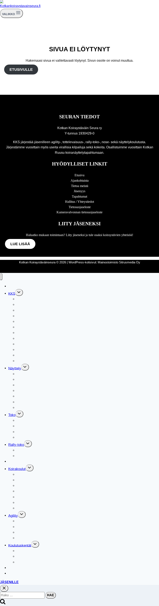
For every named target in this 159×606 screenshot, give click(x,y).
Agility (13, 515)
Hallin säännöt (28, 556)
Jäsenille (9, 582)
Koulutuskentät (19, 545)
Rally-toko (16, 445)
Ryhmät (23, 486)
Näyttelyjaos (26, 374)
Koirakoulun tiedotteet (33, 508)
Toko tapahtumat (29, 432)
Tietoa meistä (79, 186)
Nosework (16, 568)
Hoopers (23, 532)
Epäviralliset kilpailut (32, 527)
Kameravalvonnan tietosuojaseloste (79, 212)
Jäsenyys (79, 191)
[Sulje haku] (4, 588)
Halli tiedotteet (28, 562)
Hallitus (22, 299)
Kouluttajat (25, 503)
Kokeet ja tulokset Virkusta (37, 437)
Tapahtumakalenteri (23, 286)
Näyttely (14, 368)
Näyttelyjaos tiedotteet (34, 402)
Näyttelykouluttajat (31, 385)
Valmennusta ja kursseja (35, 426)
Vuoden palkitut (28, 344)
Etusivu (79, 175)
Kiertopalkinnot (28, 339)
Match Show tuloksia (33, 380)
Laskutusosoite (28, 361)
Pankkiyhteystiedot (31, 322)
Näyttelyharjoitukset (32, 391)
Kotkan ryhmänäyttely (33, 408)
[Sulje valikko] (1, 276)
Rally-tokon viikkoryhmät (36, 456)
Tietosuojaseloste (80, 207)
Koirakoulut (17, 469)
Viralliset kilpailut (30, 450)
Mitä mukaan (26, 491)
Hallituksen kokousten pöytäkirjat (42, 305)
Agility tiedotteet (29, 538)
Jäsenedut (25, 316)
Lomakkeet (25, 327)
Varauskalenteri (20, 573)
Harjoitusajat (26, 480)
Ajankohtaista (80, 180)
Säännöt (23, 333)
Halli (20, 551)
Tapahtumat (79, 196)
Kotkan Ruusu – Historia (35, 396)
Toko (12, 415)
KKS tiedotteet (28, 355)
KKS (11, 293)
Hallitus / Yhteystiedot (79, 201)
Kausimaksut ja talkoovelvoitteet (42, 350)
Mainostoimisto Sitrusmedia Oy (119, 262)
